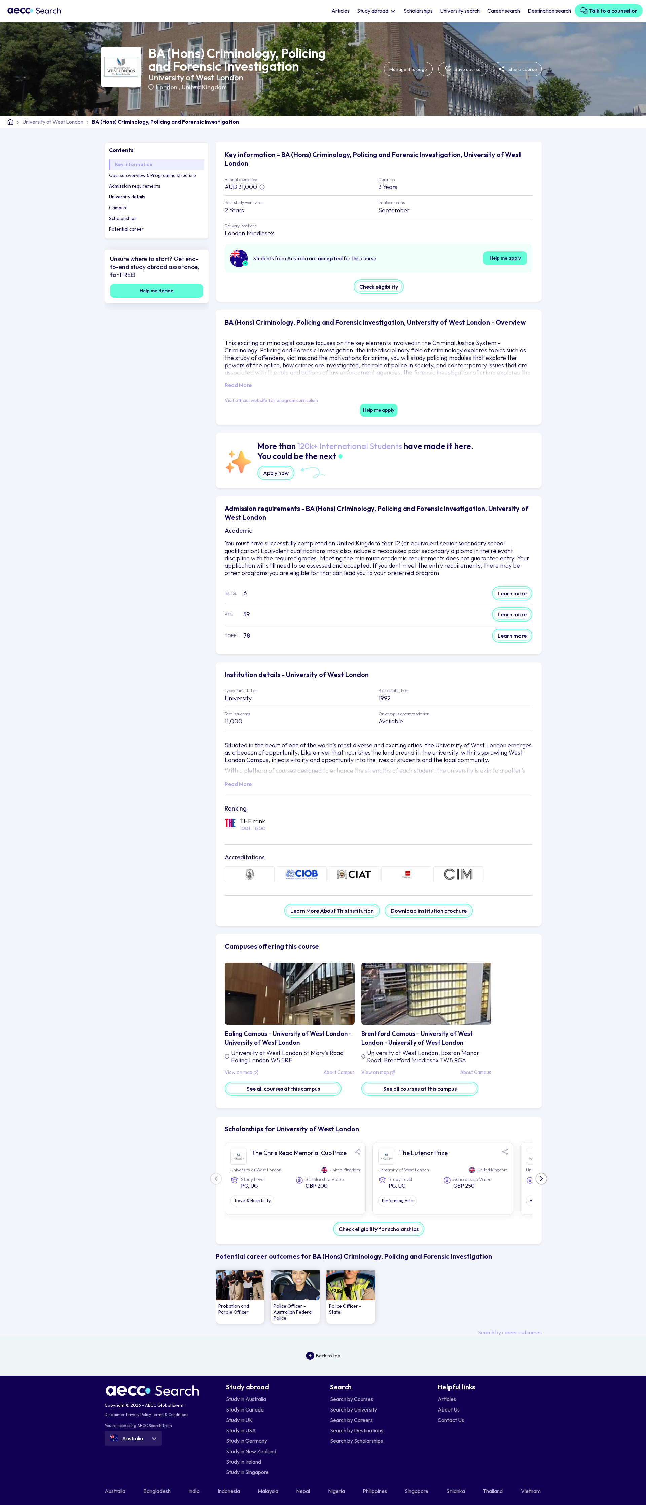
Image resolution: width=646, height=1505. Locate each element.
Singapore (417, 1491)
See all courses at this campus (283, 1088)
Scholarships (418, 10)
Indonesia (229, 1491)
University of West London (195, 77)
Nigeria (337, 1491)
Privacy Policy (138, 1414)
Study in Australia (246, 1399)
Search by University (353, 1409)
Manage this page (408, 69)
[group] (240, 1297)
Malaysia (268, 1491)
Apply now (276, 472)
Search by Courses (351, 1399)
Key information (133, 164)
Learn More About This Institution (332, 910)
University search (460, 10)
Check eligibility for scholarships (379, 1229)
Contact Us (451, 1420)
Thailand (493, 1491)
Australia (116, 1491)
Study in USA (241, 1430)
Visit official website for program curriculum (271, 400)
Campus (117, 207)
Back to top (328, 1356)
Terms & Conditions (170, 1414)
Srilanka (456, 1491)
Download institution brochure (429, 910)
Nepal (303, 1491)
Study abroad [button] (373, 10)
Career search (503, 10)
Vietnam (531, 1491)
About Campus (339, 1072)
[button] (541, 1178)
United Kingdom (204, 87)
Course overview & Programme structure (152, 175)
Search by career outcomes (510, 1332)
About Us (449, 1409)
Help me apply (505, 258)
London (167, 87)
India (194, 1491)
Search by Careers (351, 1420)
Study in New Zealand (251, 1451)
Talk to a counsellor (612, 10)
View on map (239, 1072)
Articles (340, 10)
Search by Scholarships (356, 1440)
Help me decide (156, 291)
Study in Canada (245, 1409)
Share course (522, 69)
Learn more (512, 593)
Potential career (126, 229)
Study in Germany (246, 1440)
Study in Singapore (247, 1472)
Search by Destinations (356, 1430)
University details (127, 197)
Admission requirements (134, 186)
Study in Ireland (243, 1461)
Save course (467, 69)
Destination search (549, 10)
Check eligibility (378, 286)
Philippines (375, 1491)
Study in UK (239, 1420)
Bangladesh (157, 1491)
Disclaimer (115, 1414)
